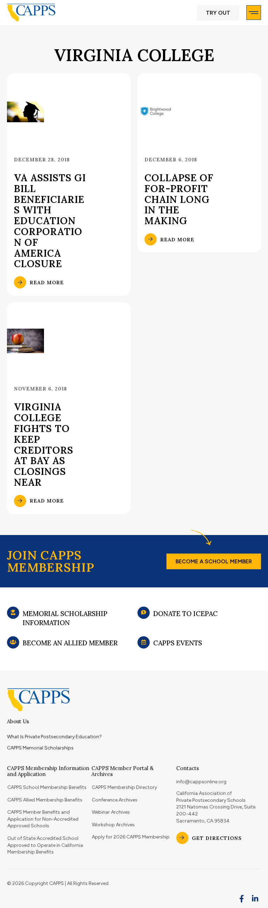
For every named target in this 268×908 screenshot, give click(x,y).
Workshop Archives (113, 825)
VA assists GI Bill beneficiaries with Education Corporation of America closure (50, 220)
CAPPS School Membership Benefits (47, 787)
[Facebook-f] (242, 899)
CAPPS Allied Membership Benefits (44, 800)
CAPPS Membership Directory (124, 787)
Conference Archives (114, 800)
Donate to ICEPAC (185, 613)
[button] (218, 13)
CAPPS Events (177, 643)
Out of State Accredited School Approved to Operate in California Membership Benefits (45, 845)
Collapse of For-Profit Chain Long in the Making (179, 199)
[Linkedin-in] (255, 899)
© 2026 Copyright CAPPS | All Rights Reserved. (58, 883)
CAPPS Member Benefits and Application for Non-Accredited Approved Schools (43, 819)
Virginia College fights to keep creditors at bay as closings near (43, 445)
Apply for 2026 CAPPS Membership (131, 837)
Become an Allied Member (70, 643)
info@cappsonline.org (201, 782)
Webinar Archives (111, 812)
